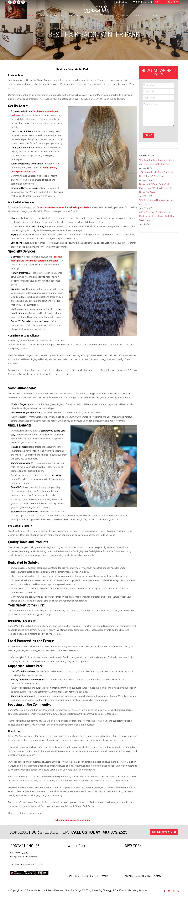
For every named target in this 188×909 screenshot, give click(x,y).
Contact (73, 16)
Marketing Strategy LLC (104, 890)
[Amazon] (42, 872)
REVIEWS (123, 2)
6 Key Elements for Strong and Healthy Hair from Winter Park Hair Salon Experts (156, 216)
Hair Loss (59, 16)
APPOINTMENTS (144, 2)
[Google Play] (16, 872)
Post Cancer (122, 16)
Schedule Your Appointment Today (72, 820)
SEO (86, 890)
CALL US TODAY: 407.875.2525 (99, 832)
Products (139, 16)
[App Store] (29, 872)
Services (43, 16)
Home (30, 16)
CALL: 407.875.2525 (166, 2)
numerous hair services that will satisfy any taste (64, 207)
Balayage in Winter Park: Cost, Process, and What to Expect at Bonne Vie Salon (155, 188)
